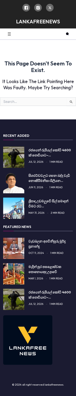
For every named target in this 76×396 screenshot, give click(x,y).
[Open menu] (9, 34)
